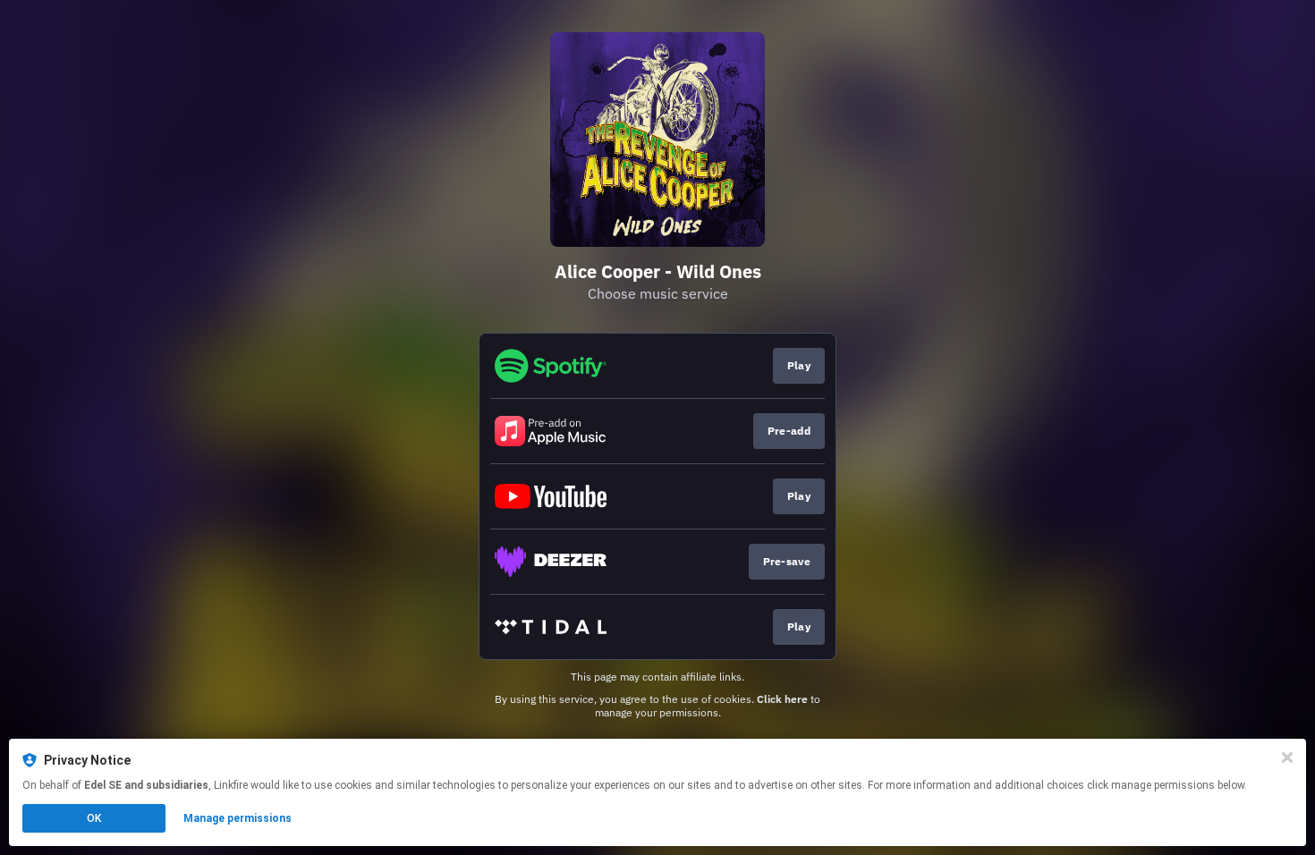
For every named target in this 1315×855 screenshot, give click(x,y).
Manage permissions (237, 818)
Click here (782, 699)
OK (94, 818)
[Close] (1287, 757)
